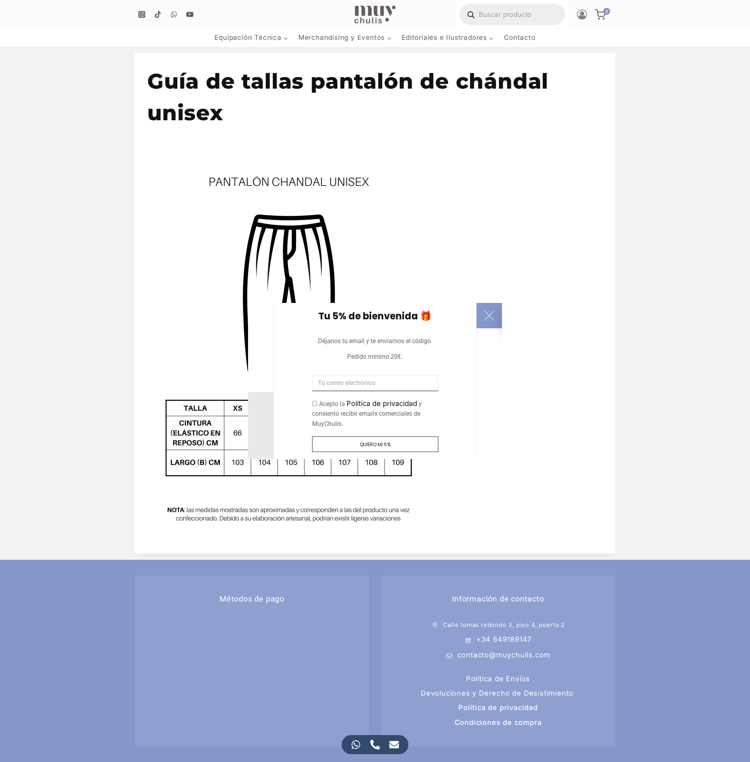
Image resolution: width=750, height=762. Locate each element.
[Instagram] (142, 14)
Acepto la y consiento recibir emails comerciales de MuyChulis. (367, 413)
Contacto (519, 37)
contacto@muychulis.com (504, 655)
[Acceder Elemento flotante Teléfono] (375, 744)
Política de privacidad (381, 403)
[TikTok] (158, 14)
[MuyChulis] (375, 14)
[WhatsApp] (174, 14)
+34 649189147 (504, 639)
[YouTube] (190, 14)
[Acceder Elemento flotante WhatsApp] (356, 744)
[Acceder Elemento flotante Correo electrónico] (394, 744)
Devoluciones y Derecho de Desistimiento (497, 693)
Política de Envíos (498, 679)
